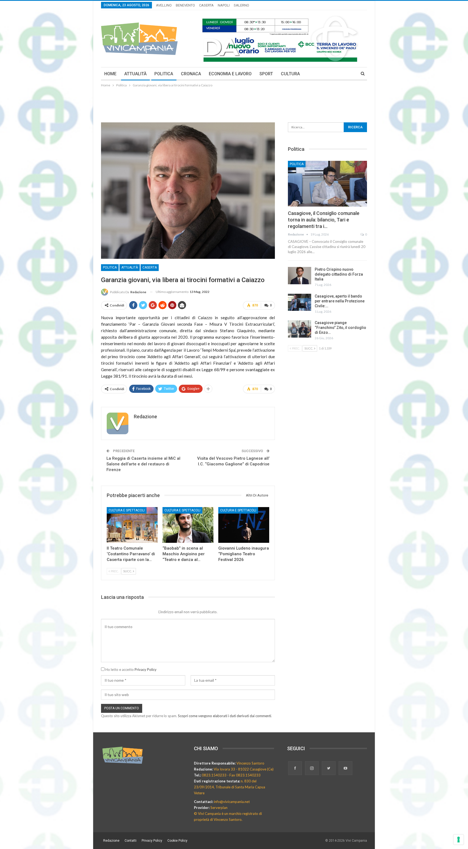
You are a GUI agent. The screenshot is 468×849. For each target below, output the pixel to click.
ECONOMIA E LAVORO (230, 73)
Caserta (149, 267)
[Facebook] (295, 768)
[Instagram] (312, 768)
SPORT (266, 73)
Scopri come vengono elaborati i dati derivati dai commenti (224, 716)
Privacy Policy (146, 669)
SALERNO (241, 5)
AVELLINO (164, 5)
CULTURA (290, 73)
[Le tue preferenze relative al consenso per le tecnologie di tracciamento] (458, 839)
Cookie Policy (177, 841)
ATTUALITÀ (135, 73)
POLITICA (163, 73)
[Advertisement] (234, 103)
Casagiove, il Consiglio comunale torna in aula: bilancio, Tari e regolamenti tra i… (323, 219)
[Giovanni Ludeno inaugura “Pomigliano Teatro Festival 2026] (243, 525)
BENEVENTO (185, 5)
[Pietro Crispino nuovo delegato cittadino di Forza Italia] (299, 275)
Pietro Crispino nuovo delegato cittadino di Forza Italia (339, 274)
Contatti (130, 841)
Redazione (111, 841)
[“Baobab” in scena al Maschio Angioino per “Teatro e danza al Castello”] (187, 525)
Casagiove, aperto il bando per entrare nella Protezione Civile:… (340, 301)
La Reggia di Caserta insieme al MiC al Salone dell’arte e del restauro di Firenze (143, 464)
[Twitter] (329, 768)
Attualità (129, 267)
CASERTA (206, 5)
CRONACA (191, 73)
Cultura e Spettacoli (127, 510)
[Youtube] (345, 768)
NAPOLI (224, 5)
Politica (110, 267)
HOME (110, 73)
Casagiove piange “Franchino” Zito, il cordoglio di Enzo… (340, 328)
